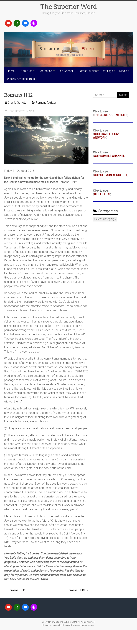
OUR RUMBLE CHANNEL (109, 156)
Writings (108, 71)
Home (11, 71)
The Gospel (66, 71)
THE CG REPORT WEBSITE (110, 115)
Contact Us (45, 71)
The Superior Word (68, 6)
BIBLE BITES (102, 194)
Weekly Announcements (22, 78)
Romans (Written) (46, 102)
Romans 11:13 (77, 590)
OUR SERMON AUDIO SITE (111, 175)
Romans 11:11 (15, 590)
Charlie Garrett (17, 102)
